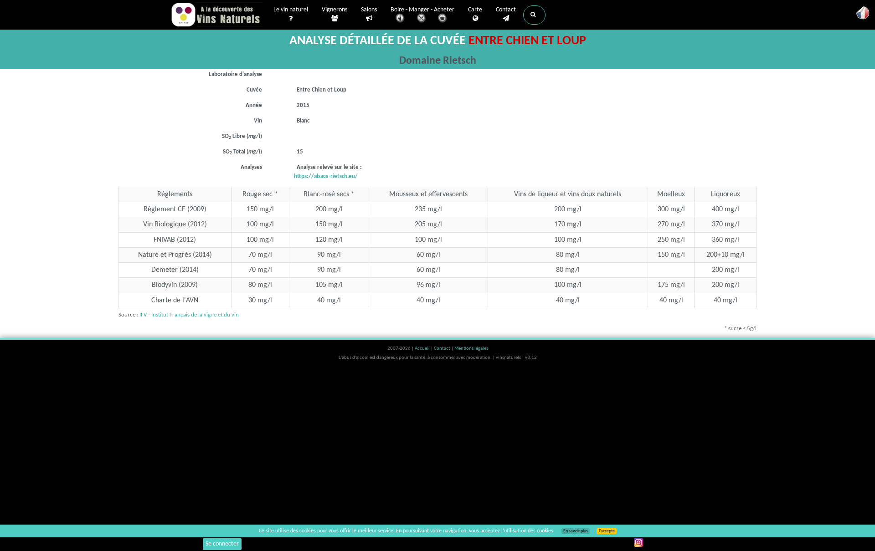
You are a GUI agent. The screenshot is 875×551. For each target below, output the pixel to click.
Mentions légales (471, 348)
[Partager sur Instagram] (638, 542)
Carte (475, 9)
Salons (369, 9)
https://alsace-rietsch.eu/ (326, 176)
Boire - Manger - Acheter (422, 9)
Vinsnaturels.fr (216, 14)
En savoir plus (575, 531)
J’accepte (606, 531)
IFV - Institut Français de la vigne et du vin (189, 315)
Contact (506, 9)
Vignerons (334, 9)
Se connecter (222, 544)
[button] (534, 15)
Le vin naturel (290, 9)
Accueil (423, 348)
